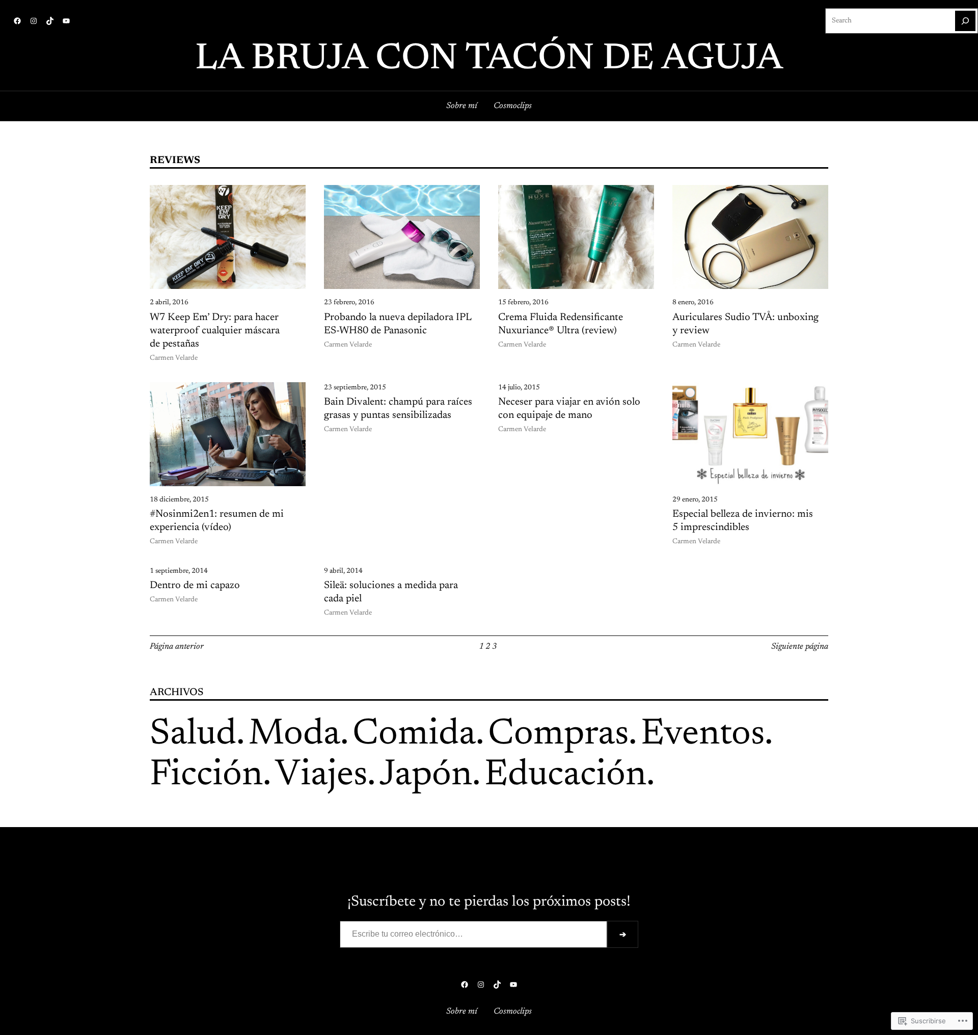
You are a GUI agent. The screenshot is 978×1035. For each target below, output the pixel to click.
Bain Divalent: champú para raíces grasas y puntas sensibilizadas (398, 408)
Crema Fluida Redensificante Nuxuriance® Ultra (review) (560, 324)
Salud (193, 734)
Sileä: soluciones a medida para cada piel (391, 592)
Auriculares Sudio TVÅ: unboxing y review (745, 324)
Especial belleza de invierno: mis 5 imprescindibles (742, 521)
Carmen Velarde (174, 358)
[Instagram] (34, 21)
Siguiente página (799, 647)
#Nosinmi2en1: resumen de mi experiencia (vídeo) (217, 521)
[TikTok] (50, 21)
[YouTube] (66, 21)
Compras (558, 734)
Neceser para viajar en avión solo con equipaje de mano (569, 408)
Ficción (206, 775)
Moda (294, 734)
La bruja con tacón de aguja (489, 59)
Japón (425, 775)
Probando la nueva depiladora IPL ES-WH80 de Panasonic (397, 324)
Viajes (321, 775)
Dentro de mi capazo (195, 585)
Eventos (703, 734)
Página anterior (177, 647)
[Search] (965, 21)
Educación (565, 775)
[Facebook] (17, 21)
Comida (414, 734)
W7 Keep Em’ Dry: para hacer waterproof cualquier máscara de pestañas (215, 330)
